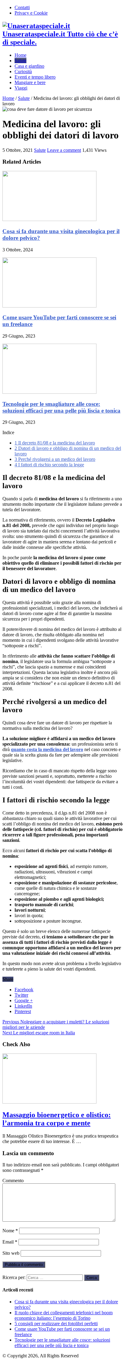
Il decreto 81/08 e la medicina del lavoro (55, 442)
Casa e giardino (29, 66)
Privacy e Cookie (31, 12)
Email (9, 1241)
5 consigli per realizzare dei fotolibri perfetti (56, 1323)
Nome (10, 1230)
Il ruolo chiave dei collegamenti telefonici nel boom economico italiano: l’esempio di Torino (64, 1315)
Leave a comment (64, 150)
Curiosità (23, 71)
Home (20, 55)
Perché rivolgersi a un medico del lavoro (55, 459)
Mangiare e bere (30, 82)
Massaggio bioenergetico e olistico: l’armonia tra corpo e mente (56, 1119)
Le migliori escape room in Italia (38, 1032)
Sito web (10, 1253)
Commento (13, 1180)
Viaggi (21, 87)
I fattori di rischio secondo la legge (49, 464)
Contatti (22, 7)
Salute (20, 60)
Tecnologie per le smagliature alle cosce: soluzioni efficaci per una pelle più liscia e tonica (61, 407)
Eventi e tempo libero (35, 77)
